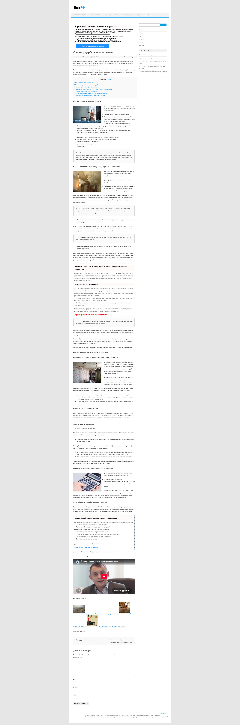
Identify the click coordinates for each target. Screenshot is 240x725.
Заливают (83, 631)
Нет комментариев (129, 57)
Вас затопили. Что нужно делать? (84, 82)
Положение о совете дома (146, 55)
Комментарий (77, 657)
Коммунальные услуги (80, 15)
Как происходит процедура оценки (87, 91)
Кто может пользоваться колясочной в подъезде (153, 71)
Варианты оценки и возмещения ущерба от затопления (90, 85)
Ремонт (141, 33)
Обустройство (127, 15)
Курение (141, 36)
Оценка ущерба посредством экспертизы (86, 87)
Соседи (141, 30)
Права (117, 15)
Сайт (74, 695)
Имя (75, 679)
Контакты (148, 15)
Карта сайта (163, 713)
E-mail (75, 687)
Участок (141, 42)
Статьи (139, 15)
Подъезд (108, 15)
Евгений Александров (84, 57)
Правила (141, 45)
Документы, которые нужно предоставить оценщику (92, 93)
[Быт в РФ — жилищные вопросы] (79, 9)
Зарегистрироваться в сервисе (86, 547)
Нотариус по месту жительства (89, 640)
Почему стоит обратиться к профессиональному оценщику (94, 89)
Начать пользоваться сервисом (93, 46)
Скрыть (109, 79)
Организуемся (96, 15)
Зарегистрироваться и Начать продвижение (91, 315)
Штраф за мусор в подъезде (147, 58)
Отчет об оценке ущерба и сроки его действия (90, 95)
